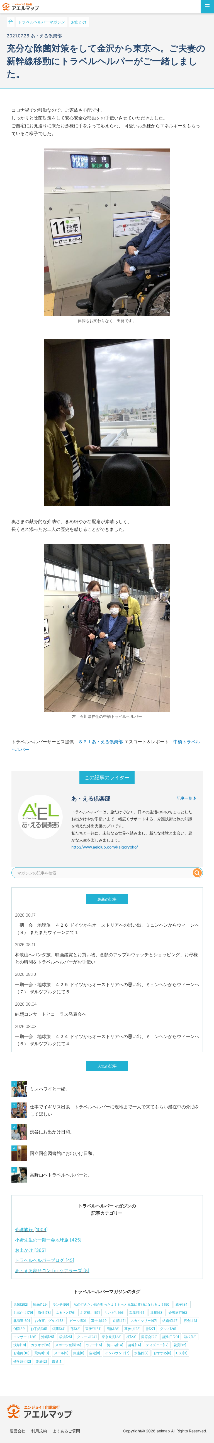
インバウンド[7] (117, 1353)
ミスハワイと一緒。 (50, 1089)
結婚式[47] (170, 1321)
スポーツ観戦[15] (68, 1345)
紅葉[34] (58, 1329)
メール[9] (61, 1353)
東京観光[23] (111, 1337)
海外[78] (44, 1312)
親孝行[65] (137, 1312)
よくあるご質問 (66, 1430)
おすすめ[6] (162, 1353)
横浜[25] (65, 1337)
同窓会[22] (149, 1337)
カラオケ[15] (40, 1345)
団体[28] (112, 1329)
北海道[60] (21, 1321)
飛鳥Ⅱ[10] (42, 1353)
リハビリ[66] (114, 1312)
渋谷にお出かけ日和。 (52, 1132)
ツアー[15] (94, 1345)
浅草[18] (19, 1345)
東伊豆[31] (93, 1329)
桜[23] (131, 1337)
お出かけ (79, 22)
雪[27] (150, 1329)
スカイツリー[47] (144, 1321)
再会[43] (190, 1321)
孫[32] (75, 1329)
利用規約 (39, 1430)
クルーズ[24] (87, 1337)
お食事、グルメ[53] (50, 1321)
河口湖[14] (115, 1345)
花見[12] (180, 1345)
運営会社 (17, 1430)
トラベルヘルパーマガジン (41, 22)
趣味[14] (134, 1345)
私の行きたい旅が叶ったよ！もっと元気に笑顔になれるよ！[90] (122, 1304)
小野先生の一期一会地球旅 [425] (48, 1240)
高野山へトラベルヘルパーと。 (61, 1175)
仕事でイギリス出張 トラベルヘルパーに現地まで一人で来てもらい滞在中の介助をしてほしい (114, 1110)
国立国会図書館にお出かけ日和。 (63, 1153)
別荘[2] (41, 1361)
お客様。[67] (90, 1312)
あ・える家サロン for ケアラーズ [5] (52, 1270)
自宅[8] (94, 1353)
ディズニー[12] (157, 1345)
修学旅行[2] (22, 1361)
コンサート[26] (24, 1337)
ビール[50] (78, 1321)
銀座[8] (78, 1353)
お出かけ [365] (30, 1250)
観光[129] (40, 1304)
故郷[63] (157, 1312)
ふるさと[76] (65, 1312)
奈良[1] (57, 1361)
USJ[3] (181, 1353)
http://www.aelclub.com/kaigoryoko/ (104, 847)
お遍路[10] (21, 1353)
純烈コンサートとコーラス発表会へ (50, 1014)
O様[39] (19, 1329)
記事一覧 (185, 798)
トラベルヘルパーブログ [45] (44, 1260)
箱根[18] (190, 1337)
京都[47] (119, 1321)
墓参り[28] (132, 1329)
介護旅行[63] (178, 1312)
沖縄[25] (47, 1337)
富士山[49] (99, 1321)
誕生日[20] (170, 1337)
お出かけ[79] (23, 1312)
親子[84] (182, 1304)
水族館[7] (141, 1353)
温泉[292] (20, 1304)
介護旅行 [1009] (31, 1229)
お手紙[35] (39, 1329)
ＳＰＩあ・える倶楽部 (100, 741)
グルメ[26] (168, 1329)
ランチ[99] (61, 1304)
